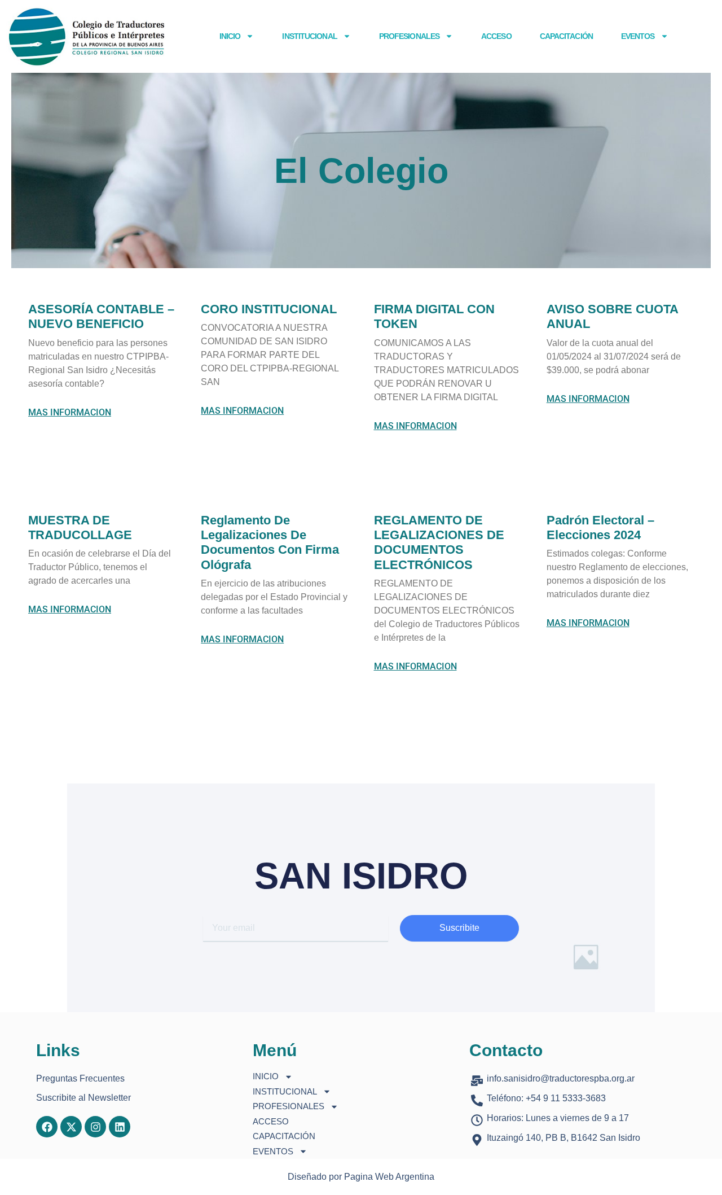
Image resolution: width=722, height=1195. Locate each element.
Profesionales (409, 36)
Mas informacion (69, 412)
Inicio (230, 36)
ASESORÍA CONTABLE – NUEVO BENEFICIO (101, 316)
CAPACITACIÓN (566, 36)
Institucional (309, 36)
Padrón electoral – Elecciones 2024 (600, 527)
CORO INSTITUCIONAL (269, 309)
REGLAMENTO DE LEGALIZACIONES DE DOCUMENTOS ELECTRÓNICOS (439, 542)
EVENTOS (638, 36)
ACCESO (496, 36)
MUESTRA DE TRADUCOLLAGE (80, 527)
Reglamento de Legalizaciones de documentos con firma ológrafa (270, 542)
